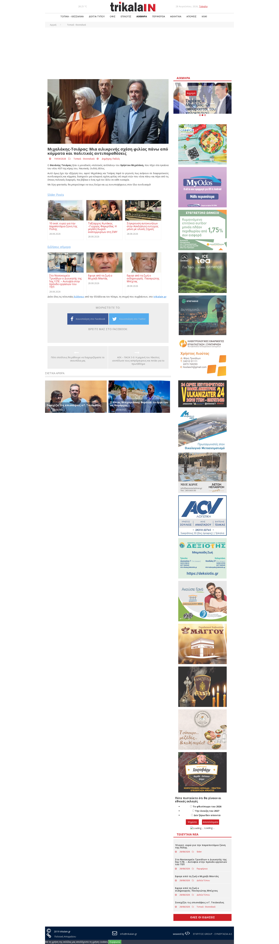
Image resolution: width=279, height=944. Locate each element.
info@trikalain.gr (128, 933)
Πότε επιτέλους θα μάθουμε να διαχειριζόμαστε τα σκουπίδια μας (77, 359)
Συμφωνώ (114, 941)
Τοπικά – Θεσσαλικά (72, 16)
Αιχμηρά (141, 16)
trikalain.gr (159, 296)
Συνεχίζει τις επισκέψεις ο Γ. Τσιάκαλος (74, 405)
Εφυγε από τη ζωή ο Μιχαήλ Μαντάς (197, 876)
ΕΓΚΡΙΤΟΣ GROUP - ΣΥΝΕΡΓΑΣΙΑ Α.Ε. (212, 933)
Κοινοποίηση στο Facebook (90, 318)
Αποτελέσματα (210, 822)
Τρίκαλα (203, 6)
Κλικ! (204, 16)
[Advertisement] (139, 51)
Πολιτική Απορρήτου (65, 936)
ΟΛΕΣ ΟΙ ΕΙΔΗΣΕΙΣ (202, 917)
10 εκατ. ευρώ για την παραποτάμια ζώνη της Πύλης (200, 846)
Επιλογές (126, 16)
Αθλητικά (175, 16)
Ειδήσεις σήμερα (59, 247)
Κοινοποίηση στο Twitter (132, 318)
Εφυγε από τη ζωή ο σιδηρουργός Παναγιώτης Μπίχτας (196, 889)
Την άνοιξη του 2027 (207, 810)
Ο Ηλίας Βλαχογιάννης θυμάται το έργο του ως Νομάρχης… (139, 404)
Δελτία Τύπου (97, 16)
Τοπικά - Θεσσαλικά (83, 158)
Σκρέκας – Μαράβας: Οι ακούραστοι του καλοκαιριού (201, 106)
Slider (199, 851)
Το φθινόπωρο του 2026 (207, 806)
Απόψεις (191, 16)
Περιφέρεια (158, 16)
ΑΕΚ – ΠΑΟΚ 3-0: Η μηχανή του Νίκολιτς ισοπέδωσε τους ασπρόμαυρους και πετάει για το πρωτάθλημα (138, 360)
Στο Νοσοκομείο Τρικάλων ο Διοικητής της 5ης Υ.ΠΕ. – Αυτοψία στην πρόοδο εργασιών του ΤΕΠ (201, 862)
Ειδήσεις (79, 296)
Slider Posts (55, 195)
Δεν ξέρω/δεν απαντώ (207, 815)
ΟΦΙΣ (112, 16)
